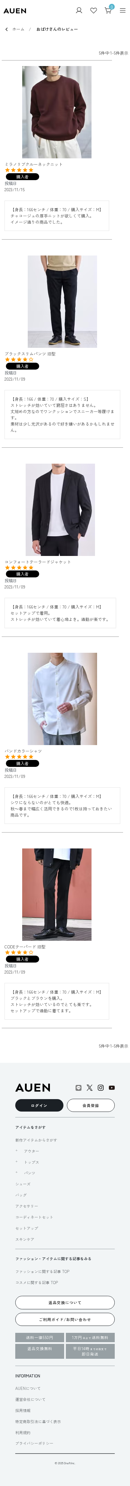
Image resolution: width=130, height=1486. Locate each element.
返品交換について (65, 1302)
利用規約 (23, 1432)
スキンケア (24, 1239)
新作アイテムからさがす (36, 1140)
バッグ (21, 1195)
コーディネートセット (34, 1217)
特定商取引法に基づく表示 (38, 1421)
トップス (31, 1162)
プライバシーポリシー (34, 1443)
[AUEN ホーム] (14, 10)
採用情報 (23, 1410)
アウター (31, 1151)
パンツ (29, 1173)
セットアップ (26, 1228)
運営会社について (30, 1399)
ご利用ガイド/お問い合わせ (65, 1319)
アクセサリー (26, 1206)
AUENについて (28, 1388)
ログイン (39, 1105)
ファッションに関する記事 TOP (42, 1271)
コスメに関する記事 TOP (36, 1282)
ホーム (18, 29)
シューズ (23, 1184)
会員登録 (91, 1105)
